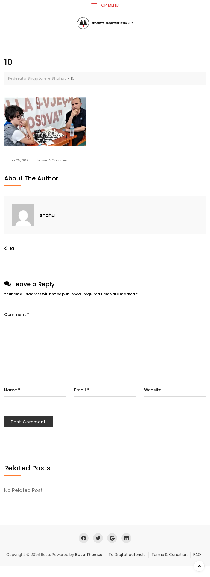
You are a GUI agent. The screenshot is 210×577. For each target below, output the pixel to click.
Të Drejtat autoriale (127, 554)
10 (12, 249)
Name (12, 390)
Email (81, 390)
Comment (16, 314)
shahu (47, 215)
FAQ (197, 554)
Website (152, 390)
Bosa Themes (88, 554)
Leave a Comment (53, 160)
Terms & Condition (169, 554)
